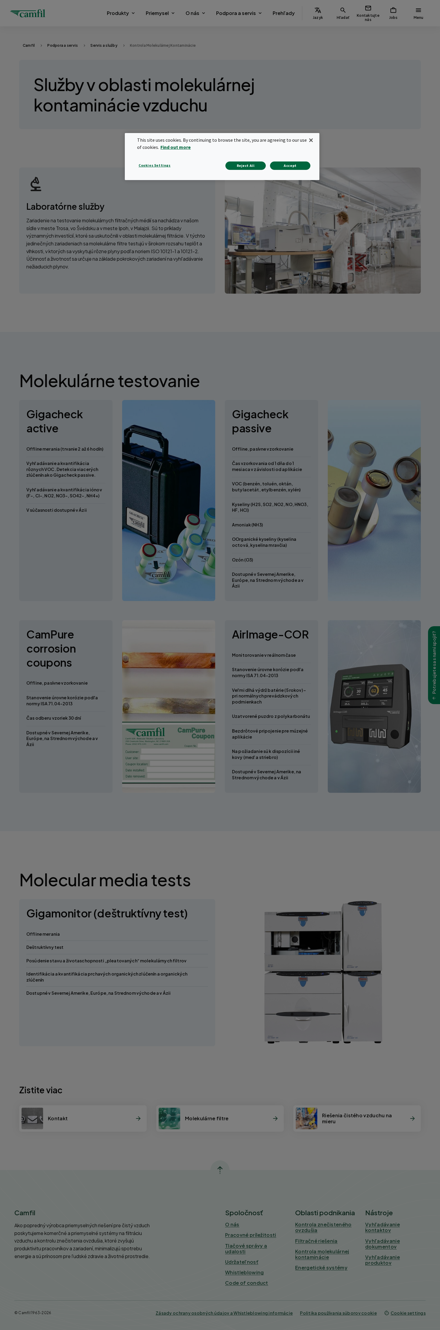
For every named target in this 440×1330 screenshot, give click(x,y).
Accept (290, 165)
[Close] (311, 140)
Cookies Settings (155, 165)
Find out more (175, 147)
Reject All (246, 165)
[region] (222, 156)
